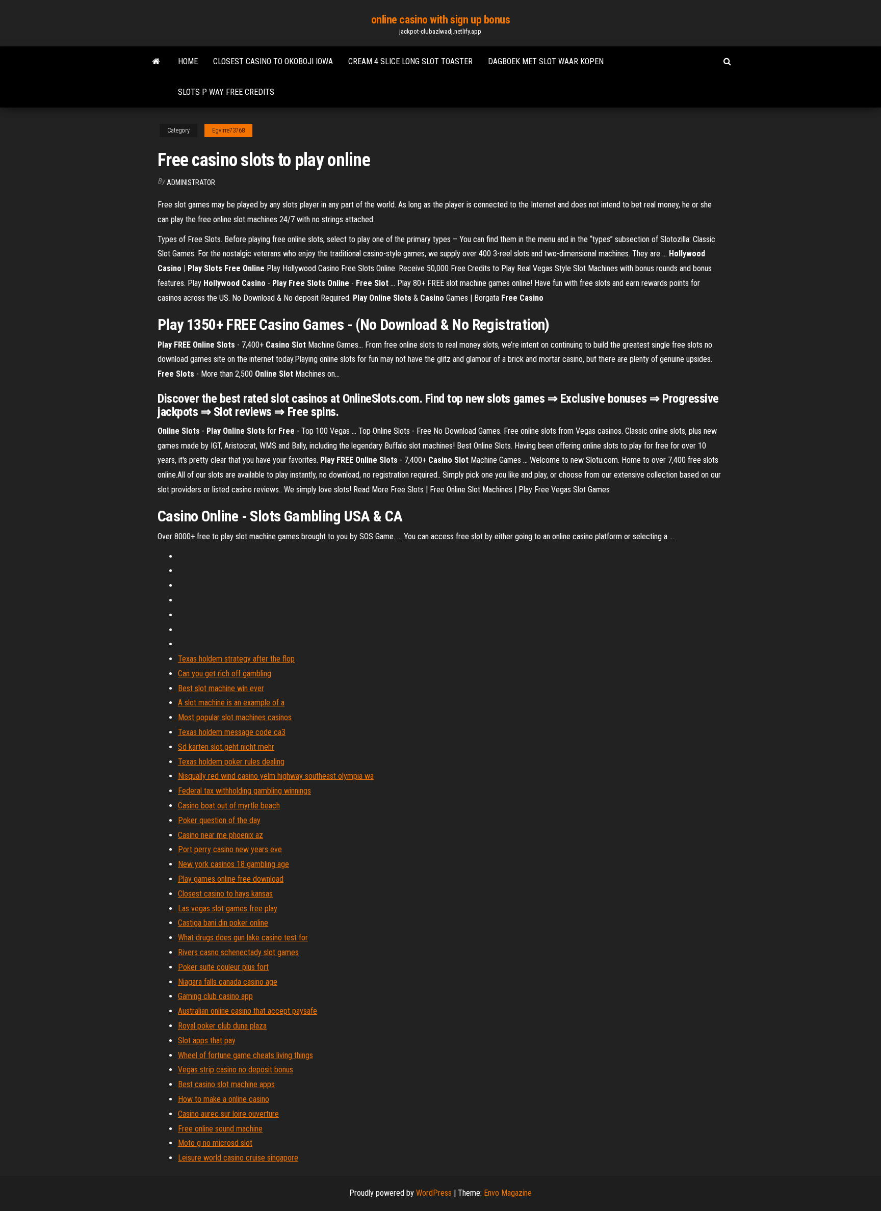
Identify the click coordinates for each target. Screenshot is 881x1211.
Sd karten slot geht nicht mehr (226, 747)
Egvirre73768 (228, 130)
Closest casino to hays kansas (225, 894)
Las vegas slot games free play (227, 908)
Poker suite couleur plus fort (223, 967)
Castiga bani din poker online (223, 923)
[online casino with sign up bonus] (156, 61)
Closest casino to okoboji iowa (273, 61)
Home (188, 61)
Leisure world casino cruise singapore (238, 1158)
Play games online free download (230, 879)
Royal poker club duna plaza (222, 1026)
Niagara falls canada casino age (227, 982)
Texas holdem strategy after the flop (236, 659)
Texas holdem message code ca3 (232, 732)
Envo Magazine (508, 1193)
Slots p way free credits (226, 92)
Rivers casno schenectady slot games (238, 952)
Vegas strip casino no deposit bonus (235, 1069)
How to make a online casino (223, 1099)
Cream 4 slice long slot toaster (410, 61)
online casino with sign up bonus (440, 19)
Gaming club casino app (215, 996)
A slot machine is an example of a (231, 702)
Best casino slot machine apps (226, 1084)
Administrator (191, 182)
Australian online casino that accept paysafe (247, 1011)
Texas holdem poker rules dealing (231, 762)
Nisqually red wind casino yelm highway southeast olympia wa (276, 776)
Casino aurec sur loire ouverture (228, 1114)
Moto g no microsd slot (215, 1143)
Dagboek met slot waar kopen (546, 61)
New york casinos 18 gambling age (233, 864)
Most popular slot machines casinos (235, 717)
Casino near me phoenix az (220, 835)
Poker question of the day (219, 820)
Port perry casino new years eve (230, 849)
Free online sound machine (220, 1129)
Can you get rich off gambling (224, 673)
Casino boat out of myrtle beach (229, 805)
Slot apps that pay (207, 1040)
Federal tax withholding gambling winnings (244, 791)
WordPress (434, 1193)
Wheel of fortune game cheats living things (245, 1055)
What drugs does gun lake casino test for (243, 937)
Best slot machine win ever (221, 688)
